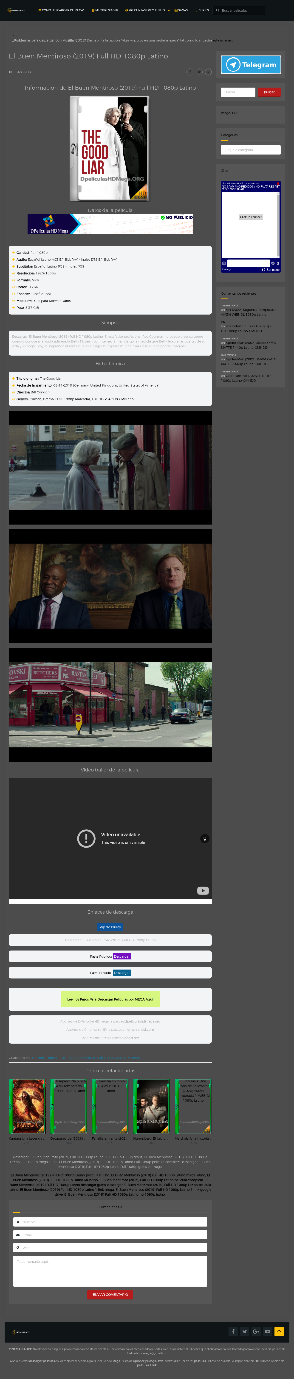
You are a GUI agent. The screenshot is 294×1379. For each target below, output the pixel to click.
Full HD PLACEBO (106, 399)
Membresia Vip (106, 10)
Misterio (127, 399)
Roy (223, 322)
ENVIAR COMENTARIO (110, 1294)
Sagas (183, 10)
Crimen (35, 399)
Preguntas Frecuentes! (146, 10)
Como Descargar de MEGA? (62, 10)
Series (203, 10)
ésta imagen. (223, 40)
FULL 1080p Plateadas (72, 399)
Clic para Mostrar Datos (52, 301)
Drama (48, 399)
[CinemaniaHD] (16, 6)
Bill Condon (40, 392)
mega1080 (229, 113)
